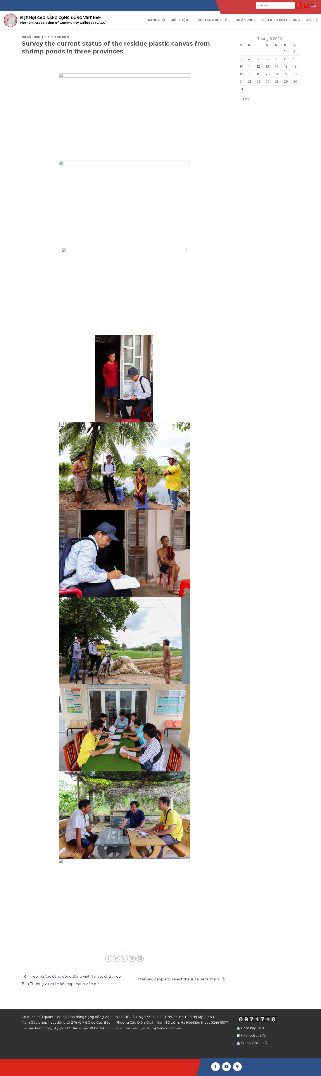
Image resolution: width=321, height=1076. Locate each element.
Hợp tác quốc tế (212, 20)
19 (258, 74)
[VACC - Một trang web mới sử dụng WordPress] (10, 20)
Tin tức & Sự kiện (55, 37)
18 (250, 74)
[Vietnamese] (306, 5)
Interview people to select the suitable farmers (178, 979)
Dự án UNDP (246, 20)
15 (285, 67)
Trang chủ (155, 20)
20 (268, 74)
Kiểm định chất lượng (280, 20)
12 (258, 67)
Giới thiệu (179, 20)
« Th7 (244, 99)
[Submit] (298, 5)
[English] (313, 5)
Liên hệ (311, 20)
